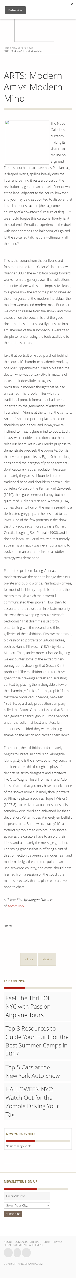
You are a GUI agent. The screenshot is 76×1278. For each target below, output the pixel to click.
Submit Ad (20, 1245)
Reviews (28, 47)
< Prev (29, 959)
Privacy (57, 1241)
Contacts (21, 1241)
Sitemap (35, 1241)
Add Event (36, 1245)
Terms (46, 1241)
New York (17, 47)
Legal (7, 1245)
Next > (47, 959)
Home (7, 47)
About (8, 1241)
